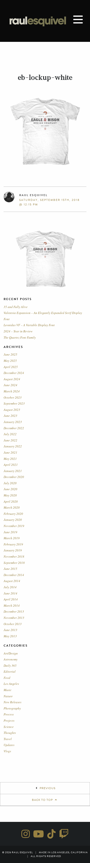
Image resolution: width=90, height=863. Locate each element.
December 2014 (14, 575)
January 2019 (13, 550)
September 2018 (14, 563)
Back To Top (43, 800)
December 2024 (14, 373)
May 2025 (10, 360)
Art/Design (11, 653)
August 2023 (12, 409)
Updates (9, 745)
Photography (12, 708)
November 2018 (14, 556)
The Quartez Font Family (20, 337)
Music (8, 690)
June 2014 (10, 593)
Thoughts (10, 733)
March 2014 (12, 605)
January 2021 (13, 471)
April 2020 (11, 501)
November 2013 (14, 618)
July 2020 (10, 483)
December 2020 (14, 477)
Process (9, 714)
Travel (8, 739)
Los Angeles (11, 684)
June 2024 (10, 385)
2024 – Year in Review (18, 331)
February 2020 (13, 513)
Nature (8, 696)
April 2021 (11, 464)
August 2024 (12, 379)
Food (7, 678)
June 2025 (10, 354)
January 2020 (13, 519)
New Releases (12, 702)
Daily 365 (10, 665)
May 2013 (10, 636)
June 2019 (10, 532)
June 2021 (10, 452)
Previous (47, 788)
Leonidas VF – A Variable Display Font (29, 325)
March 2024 (12, 391)
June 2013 (10, 630)
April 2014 (11, 599)
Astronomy (11, 659)
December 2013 (14, 611)
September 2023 (14, 403)
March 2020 (12, 507)
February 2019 (13, 544)
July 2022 (10, 434)
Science (9, 727)
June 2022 (10, 440)
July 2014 (10, 587)
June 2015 (10, 568)
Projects (9, 720)
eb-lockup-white (45, 77)
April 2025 (11, 367)
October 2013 (13, 624)
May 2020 (10, 495)
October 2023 (13, 397)
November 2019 (14, 526)
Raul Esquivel (33, 195)
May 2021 (10, 458)
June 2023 (10, 415)
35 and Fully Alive (16, 307)
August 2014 (12, 581)
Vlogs (7, 751)
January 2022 (13, 446)
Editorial (10, 671)
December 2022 (14, 428)
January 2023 (13, 422)
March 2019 (12, 538)
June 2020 (10, 489)
